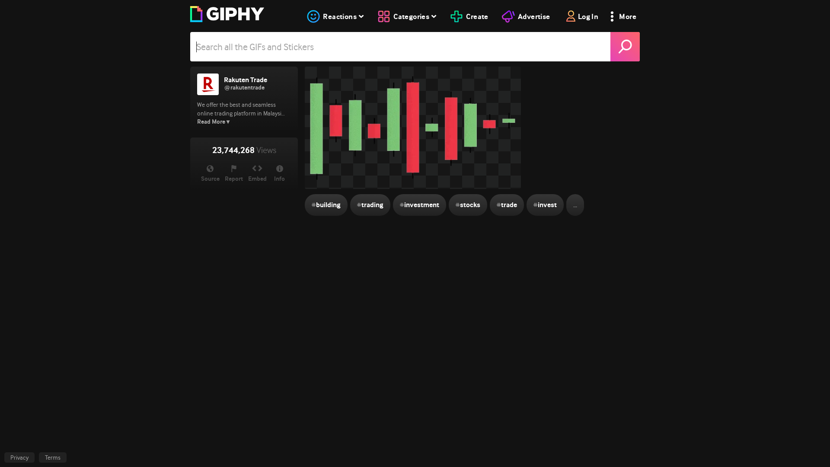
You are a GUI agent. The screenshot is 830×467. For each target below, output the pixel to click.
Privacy (19, 457)
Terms (53, 457)
